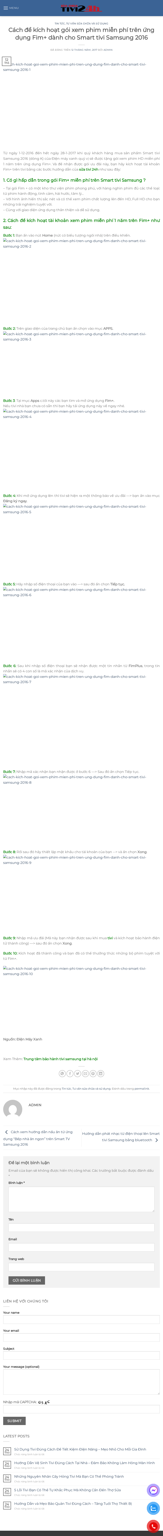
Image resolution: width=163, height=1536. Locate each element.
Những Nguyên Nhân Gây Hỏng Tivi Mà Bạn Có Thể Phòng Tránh (69, 1476)
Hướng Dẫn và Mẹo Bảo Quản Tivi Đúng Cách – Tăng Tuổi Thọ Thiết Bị (73, 1504)
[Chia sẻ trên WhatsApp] (62, 1073)
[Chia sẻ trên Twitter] (77, 1073)
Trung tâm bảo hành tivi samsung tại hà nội (61, 1059)
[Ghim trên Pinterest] (93, 1073)
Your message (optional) (21, 1367)
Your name (11, 1313)
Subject (8, 1349)
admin (108, 49)
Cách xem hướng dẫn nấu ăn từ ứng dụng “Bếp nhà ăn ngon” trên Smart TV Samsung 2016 (38, 1138)
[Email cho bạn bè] (85, 1073)
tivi (118, 180)
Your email (11, 1331)
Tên (11, 1219)
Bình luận (16, 1183)
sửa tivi (85, 169)
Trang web (16, 1259)
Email (12, 1239)
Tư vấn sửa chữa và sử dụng (87, 23)
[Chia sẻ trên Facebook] (69, 1073)
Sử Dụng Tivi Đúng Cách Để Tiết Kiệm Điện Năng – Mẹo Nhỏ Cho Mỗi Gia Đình (80, 1449)
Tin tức (60, 23)
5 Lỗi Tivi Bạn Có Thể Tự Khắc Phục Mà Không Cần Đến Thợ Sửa (67, 1490)
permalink (142, 1088)
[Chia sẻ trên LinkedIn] (100, 1073)
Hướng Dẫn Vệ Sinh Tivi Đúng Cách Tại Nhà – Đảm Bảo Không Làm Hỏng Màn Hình (84, 1463)
